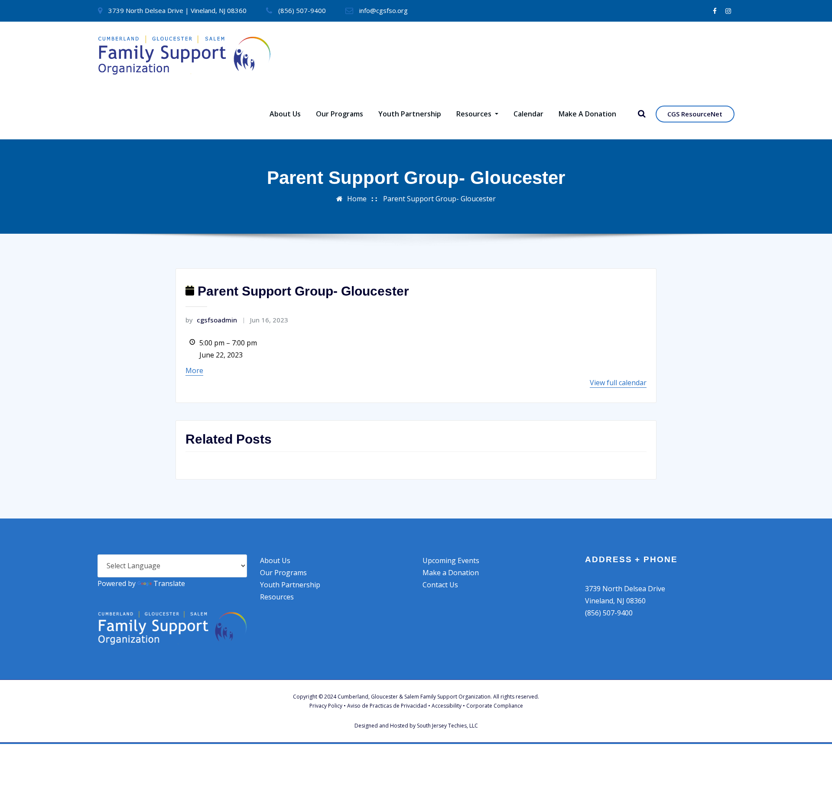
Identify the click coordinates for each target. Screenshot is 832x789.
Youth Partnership (409, 114)
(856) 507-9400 (302, 10)
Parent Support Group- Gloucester (439, 198)
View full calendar (618, 382)
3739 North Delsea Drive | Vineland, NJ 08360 (177, 10)
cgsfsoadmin (211, 320)
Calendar (528, 114)
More (194, 370)
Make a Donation (450, 572)
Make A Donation (587, 114)
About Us (285, 114)
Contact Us (440, 584)
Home (357, 198)
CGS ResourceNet (694, 113)
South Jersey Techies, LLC (447, 725)
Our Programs (339, 114)
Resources (474, 114)
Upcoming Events (450, 560)
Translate (169, 583)
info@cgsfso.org (383, 10)
